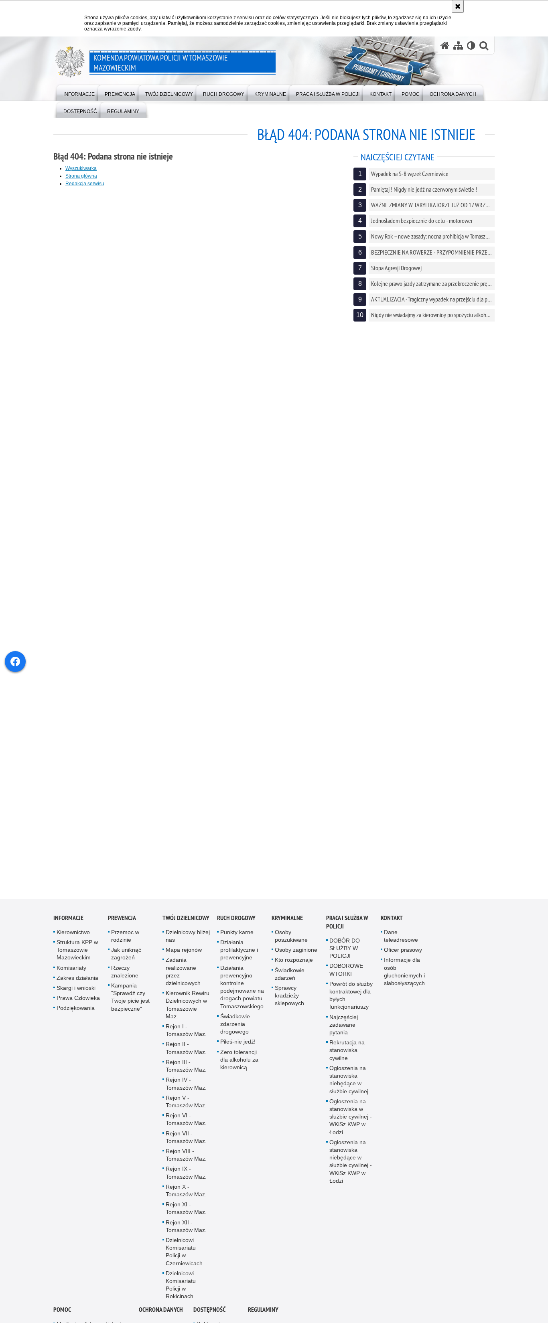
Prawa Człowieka (78, 1006)
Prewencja (122, 926)
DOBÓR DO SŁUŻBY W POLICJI (344, 956)
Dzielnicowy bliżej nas (188, 944)
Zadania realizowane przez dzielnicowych (183, 980)
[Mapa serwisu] (458, 45)
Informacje (68, 926)
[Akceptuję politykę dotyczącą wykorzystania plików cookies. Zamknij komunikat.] (458, 6)
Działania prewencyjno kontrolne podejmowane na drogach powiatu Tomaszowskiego (242, 995)
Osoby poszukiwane (291, 944)
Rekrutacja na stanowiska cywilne (347, 1058)
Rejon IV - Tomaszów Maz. (186, 1092)
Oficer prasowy (403, 958)
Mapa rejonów (184, 958)
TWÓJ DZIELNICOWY (185, 926)
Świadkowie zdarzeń (289, 982)
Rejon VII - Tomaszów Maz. (186, 1146)
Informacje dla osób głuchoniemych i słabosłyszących (404, 980)
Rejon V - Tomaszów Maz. (186, 1110)
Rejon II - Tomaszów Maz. (186, 1057)
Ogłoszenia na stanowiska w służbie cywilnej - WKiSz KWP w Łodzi (350, 1125)
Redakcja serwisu (84, 183)
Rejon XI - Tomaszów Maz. (186, 1217)
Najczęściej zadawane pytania (343, 1033)
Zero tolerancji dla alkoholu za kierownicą (239, 1068)
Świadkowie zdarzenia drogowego (235, 1032)
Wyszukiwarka (81, 168)
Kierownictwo (73, 940)
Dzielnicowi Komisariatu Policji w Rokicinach (181, 1293)
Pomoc (62, 1318)
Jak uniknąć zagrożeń (126, 962)
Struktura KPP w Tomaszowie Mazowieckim (77, 958)
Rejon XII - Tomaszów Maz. (186, 1235)
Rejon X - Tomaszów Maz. (186, 1199)
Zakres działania (77, 986)
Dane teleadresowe (401, 944)
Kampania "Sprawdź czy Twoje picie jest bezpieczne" (130, 1005)
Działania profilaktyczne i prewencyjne (239, 958)
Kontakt (392, 926)
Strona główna (81, 176)
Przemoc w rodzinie (125, 944)
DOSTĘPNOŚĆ (209, 1318)
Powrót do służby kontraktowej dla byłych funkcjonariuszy (351, 1004)
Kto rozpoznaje (294, 968)
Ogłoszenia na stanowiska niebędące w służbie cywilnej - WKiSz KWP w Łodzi (350, 1169)
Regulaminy (263, 1318)
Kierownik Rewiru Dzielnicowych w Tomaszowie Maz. (187, 1013)
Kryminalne (287, 926)
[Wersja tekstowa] (471, 45)
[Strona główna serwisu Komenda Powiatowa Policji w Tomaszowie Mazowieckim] (444, 45)
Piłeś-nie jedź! (238, 1050)
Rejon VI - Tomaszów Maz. (186, 1128)
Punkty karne (237, 940)
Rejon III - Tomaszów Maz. (186, 1074)
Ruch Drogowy (236, 926)
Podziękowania (76, 1016)
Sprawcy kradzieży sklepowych (289, 1004)
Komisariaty (71, 976)
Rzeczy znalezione (124, 980)
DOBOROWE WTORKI (346, 978)
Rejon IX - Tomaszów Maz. (186, 1181)
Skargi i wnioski (76, 996)
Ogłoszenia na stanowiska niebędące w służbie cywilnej (348, 1088)
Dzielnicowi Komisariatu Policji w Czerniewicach (184, 1260)
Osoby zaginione (296, 958)
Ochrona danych (161, 1318)
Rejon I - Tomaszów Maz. (186, 1039)
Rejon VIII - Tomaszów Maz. (186, 1163)
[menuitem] (79, 92)
